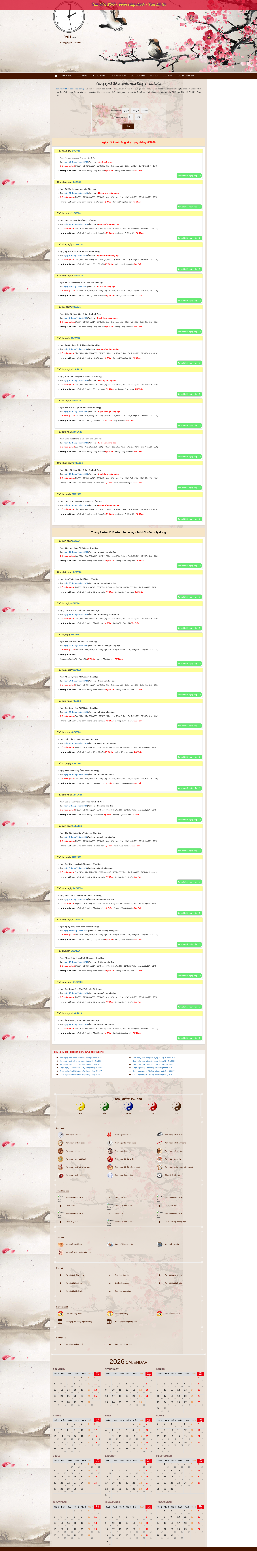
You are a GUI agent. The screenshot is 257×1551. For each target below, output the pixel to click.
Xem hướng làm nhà (74, 1344)
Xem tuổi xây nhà (172, 1244)
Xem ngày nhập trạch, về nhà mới (179, 1167)
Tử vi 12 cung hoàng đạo (175, 1222)
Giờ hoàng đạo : (67, 166)
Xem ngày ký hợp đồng (75, 1143)
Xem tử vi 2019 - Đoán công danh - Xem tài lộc (128, 4)
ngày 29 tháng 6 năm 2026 (76, 224)
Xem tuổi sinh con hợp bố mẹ (78, 1252)
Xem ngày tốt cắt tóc (173, 1151)
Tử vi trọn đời (120, 1197)
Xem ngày (82, 76)
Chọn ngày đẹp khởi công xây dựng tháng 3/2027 (81, 1068)
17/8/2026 (76, 857)
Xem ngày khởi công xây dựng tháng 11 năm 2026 (81, 1061)
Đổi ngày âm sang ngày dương (79, 1321)
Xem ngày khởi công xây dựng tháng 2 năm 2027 (153, 1064)
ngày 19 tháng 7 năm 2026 (76, 505)
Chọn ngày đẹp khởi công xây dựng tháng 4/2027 (154, 1068)
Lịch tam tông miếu (74, 1313)
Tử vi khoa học (118, 76)
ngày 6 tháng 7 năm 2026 (75, 318)
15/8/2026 (77, 826)
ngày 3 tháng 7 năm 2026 (75, 837)
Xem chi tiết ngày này (188, 175)
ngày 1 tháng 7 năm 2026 (75, 255)
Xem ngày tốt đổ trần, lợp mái (127, 1167)
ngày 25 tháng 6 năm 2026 (76, 712)
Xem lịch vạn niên (172, 1313)
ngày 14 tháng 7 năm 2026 (76, 962)
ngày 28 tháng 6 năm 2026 (76, 774)
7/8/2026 (76, 701)
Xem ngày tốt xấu (73, 1135)
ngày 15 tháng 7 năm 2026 (76, 993)
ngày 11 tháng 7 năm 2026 (76, 931)
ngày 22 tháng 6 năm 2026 (76, 614)
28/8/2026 (77, 432)
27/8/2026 (78, 982)
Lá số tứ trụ (70, 1205)
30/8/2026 (78, 463)
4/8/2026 (75, 603)
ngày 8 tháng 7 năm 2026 (75, 899)
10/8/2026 (76, 763)
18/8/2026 (76, 307)
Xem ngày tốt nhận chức (125, 1143)
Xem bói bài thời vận (74, 1291)
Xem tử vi (119, 1214)
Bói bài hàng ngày (122, 1283)
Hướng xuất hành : (68, 171)
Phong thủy (98, 76)
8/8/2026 (76, 732)
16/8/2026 (78, 276)
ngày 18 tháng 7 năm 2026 (76, 474)
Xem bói (154, 76)
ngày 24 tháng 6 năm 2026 (76, 681)
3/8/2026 (76, 151)
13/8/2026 (78, 244)
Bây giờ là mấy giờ (172, 1175)
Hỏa (152, 1113)
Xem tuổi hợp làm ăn (124, 1244)
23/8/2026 (78, 919)
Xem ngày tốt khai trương (175, 1143)
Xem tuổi (167, 76)
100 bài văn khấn (186, 76)
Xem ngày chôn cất (74, 1175)
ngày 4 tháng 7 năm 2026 (75, 287)
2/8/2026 (77, 572)
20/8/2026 (78, 888)
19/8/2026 (75, 338)
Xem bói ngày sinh (123, 1291)
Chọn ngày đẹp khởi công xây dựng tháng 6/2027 (154, 1071)
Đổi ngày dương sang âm (126, 1321)
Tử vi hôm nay (171, 1205)
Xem (128, 126)
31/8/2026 (76, 494)
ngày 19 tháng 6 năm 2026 (76, 552)
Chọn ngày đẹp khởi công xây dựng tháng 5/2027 (81, 1071)
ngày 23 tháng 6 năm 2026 (76, 646)
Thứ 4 (70, 1374)
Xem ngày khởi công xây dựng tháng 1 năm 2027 (81, 1064)
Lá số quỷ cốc (72, 1222)
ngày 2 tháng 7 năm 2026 (75, 806)
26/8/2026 (75, 951)
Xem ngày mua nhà (173, 1159)
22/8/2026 (77, 369)
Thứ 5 (77, 1374)
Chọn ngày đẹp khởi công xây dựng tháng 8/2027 (154, 1074)
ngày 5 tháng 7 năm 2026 (75, 868)
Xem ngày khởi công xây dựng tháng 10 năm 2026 (154, 1058)
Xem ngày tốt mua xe (174, 1135)
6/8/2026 (77, 670)
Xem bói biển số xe (74, 1283)
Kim (80, 1113)
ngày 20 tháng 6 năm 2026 (76, 583)
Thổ (176, 1113)
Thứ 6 (83, 1374)
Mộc (104, 1113)
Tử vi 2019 (67, 76)
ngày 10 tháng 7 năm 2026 (76, 380)
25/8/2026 (76, 400)
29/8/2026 (77, 1013)
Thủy (128, 1113)
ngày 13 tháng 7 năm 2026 (76, 412)
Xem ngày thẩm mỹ (123, 1151)
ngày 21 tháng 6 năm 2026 (76, 162)
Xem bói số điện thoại (75, 1275)
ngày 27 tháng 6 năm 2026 (76, 193)
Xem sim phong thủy (124, 1344)
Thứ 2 (56, 1374)
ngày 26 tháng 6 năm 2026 (76, 743)
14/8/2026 (77, 795)
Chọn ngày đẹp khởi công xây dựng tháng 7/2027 (81, 1074)
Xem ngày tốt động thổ (124, 1159)
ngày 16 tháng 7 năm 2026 (76, 443)
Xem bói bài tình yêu (173, 1283)
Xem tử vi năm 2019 (74, 1197)
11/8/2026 (76, 213)
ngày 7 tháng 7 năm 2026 (75, 349)
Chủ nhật (97, 1374)
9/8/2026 (77, 182)
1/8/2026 (76, 541)
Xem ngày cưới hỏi (123, 1135)
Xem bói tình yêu (122, 1275)
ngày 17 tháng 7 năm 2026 (76, 1024)
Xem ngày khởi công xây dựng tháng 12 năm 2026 (154, 1061)
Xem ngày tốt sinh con (75, 1151)
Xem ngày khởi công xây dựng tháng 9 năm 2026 (81, 1058)
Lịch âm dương (121, 1313)
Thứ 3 (63, 1374)
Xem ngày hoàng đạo (124, 1175)
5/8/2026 (75, 634)
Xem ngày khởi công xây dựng (79, 1167)
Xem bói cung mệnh (173, 1275)
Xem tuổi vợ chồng (74, 1244)
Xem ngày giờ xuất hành (76, 1159)
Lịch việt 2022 (138, 76)
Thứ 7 (90, 1374)
